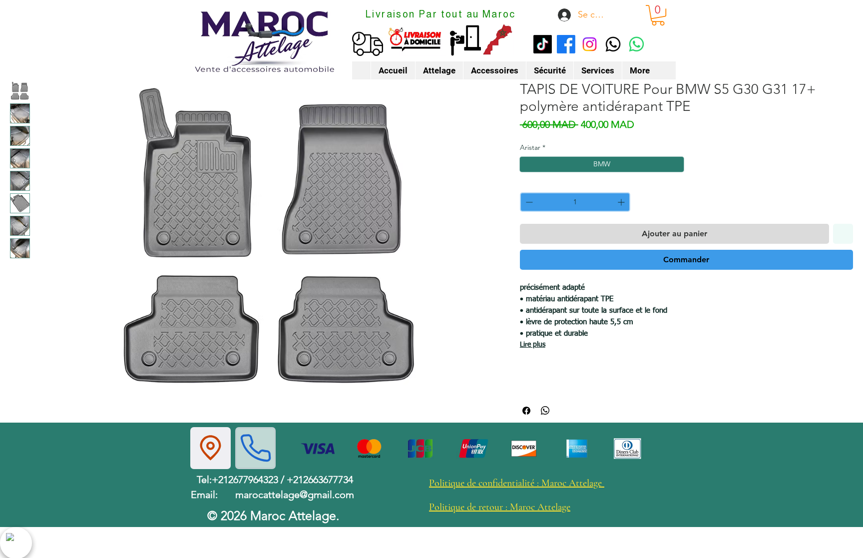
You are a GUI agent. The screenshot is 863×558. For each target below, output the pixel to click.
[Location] (210, 448)
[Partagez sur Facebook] (526, 411)
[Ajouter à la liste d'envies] (843, 234)
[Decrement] (528, 202)
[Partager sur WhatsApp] (545, 411)
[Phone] (255, 448)
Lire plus (532, 344)
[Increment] (622, 202)
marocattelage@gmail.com (294, 495)
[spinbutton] (575, 202)
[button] (658, 15)
